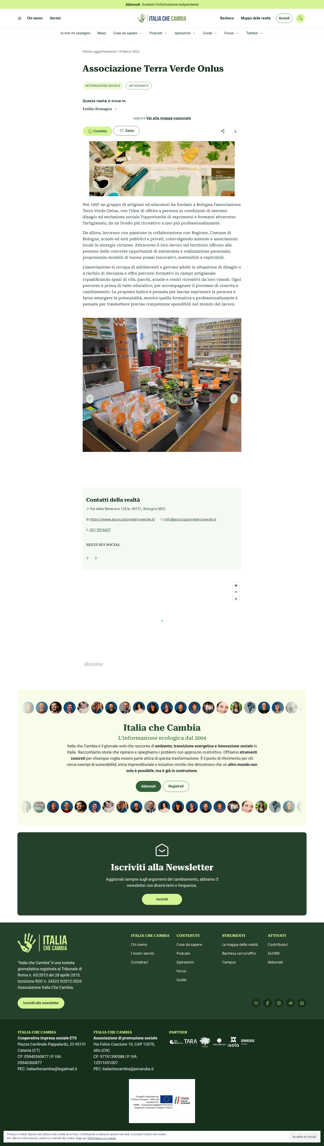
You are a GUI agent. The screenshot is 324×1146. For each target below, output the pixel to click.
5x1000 (273, 953)
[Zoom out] (236, 592)
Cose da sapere (189, 944)
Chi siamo (139, 944)
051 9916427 (100, 529)
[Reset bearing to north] (236, 598)
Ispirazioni (185, 962)
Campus (229, 962)
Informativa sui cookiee (102, 1138)
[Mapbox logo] (93, 664)
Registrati (176, 786)
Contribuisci (278, 944)
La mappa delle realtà (240, 944)
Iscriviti (162, 899)
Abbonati (148, 786)
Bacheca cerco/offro (239, 953)
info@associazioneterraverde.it (190, 519)
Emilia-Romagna (97, 109)
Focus (181, 971)
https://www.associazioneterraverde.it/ (122, 519)
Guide (181, 979)
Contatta (100, 131)
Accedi (284, 18)
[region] (162, 624)
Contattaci (139, 962)
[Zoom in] (236, 585)
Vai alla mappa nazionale (168, 118)
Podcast (183, 953)
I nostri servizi (142, 953)
